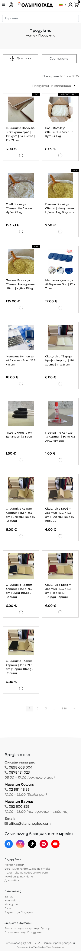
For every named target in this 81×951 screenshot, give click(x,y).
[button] (61, 4)
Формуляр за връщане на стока (27, 868)
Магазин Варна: (19, 801)
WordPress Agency (55, 947)
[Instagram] (20, 844)
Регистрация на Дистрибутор (27, 928)
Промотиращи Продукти (24, 932)
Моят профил (14, 864)
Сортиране (59, 58)
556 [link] (64, 708)
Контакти (12, 900)
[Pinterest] (44, 844)
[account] (70, 4)
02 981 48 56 (19, 789)
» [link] (74, 708)
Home (30, 35)
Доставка (12, 880)
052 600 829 (19, 806)
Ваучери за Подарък (19, 912)
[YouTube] (55, 844)
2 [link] (37, 708)
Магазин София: (19, 784)
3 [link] (46, 708)
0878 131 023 (19, 772)
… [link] (54, 708)
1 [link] (29, 708)
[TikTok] (32, 844)
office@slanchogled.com (30, 824)
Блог (8, 908)
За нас (9, 896)
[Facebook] (9, 844)
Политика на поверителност (26, 872)
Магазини (11, 904)
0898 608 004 (20, 767)
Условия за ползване (19, 876)
